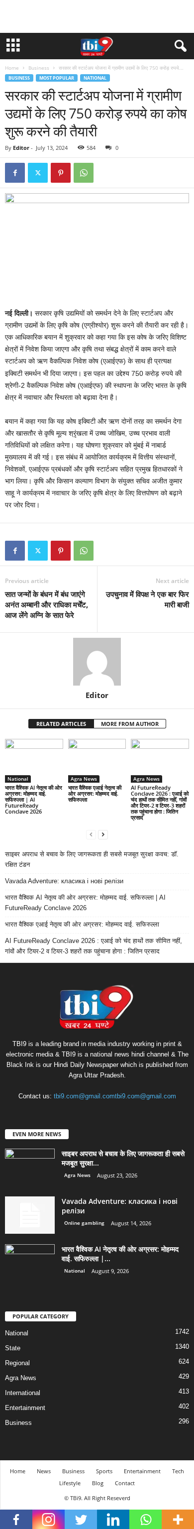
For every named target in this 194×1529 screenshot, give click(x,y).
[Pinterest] (61, 173)
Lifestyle (70, 1483)
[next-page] (103, 834)
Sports (104, 1471)
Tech (178, 1471)
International (22, 1393)
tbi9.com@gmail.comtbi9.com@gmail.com (115, 1096)
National (95, 78)
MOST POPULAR (56, 78)
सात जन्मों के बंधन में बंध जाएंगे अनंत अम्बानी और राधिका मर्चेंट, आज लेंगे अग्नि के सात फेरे (46, 604)
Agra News (84, 778)
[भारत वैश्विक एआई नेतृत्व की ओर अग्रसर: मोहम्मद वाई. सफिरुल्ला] (97, 760)
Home (12, 67)
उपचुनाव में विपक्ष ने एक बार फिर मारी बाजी (147, 599)
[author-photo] (97, 662)
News (44, 1471)
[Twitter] (38, 173)
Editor (21, 147)
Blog (97, 1483)
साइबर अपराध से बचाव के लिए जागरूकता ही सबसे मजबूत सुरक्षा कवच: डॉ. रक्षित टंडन (92, 859)
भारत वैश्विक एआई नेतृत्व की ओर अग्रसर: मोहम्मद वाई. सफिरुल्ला (94, 793)
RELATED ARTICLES (61, 723)
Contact (125, 1483)
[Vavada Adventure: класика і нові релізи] (30, 1215)
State (12, 1348)
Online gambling (84, 1222)
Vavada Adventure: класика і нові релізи (64, 881)
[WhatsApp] (84, 173)
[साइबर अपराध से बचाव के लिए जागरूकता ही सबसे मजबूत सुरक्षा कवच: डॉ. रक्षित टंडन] (30, 1167)
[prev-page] (91, 834)
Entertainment (25, 1407)
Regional (17, 1363)
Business (38, 67)
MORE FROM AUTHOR (130, 723)
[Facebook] (15, 173)
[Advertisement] (97, 16)
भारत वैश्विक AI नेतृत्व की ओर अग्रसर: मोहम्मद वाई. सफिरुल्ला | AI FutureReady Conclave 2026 (33, 799)
